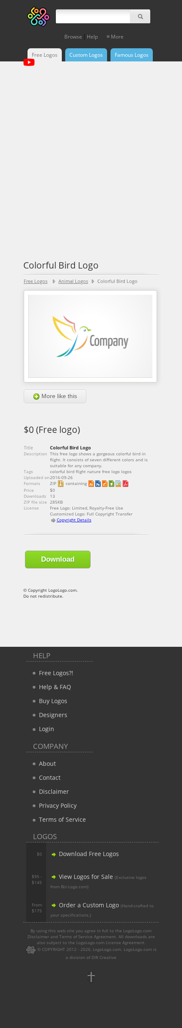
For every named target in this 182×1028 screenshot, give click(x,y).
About (46, 763)
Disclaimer (53, 791)
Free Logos (45, 54)
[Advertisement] (91, 157)
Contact (49, 777)
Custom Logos (86, 54)
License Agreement (125, 942)
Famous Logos (132, 54)
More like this (58, 396)
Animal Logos (73, 281)
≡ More (115, 36)
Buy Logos (52, 701)
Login (45, 729)
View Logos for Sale (85, 877)
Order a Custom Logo (88, 905)
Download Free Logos (88, 854)
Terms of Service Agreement (87, 936)
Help (92, 36)
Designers (52, 715)
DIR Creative (103, 957)
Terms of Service (61, 819)
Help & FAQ (54, 687)
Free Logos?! (56, 673)
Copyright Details (74, 520)
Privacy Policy (57, 805)
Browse (73, 36)
